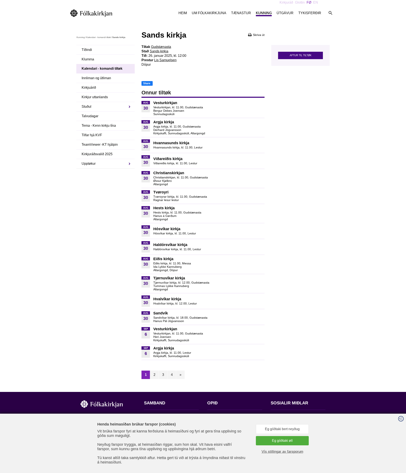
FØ (309, 2)
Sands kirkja (159, 51)
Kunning (264, 13)
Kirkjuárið (89, 87)
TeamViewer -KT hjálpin (100, 144)
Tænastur (241, 13)
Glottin (300, 2)
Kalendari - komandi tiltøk (98, 37)
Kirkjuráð (286, 2)
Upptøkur (89, 163)
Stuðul (86, 106)
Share (146, 83)
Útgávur (285, 13)
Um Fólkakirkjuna (209, 13)
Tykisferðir (309, 13)
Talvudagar (90, 116)
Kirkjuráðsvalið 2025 (97, 154)
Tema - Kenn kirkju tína (99, 125)
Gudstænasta (161, 47)
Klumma (88, 59)
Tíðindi (87, 50)
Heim (182, 13)
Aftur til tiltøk (300, 55)
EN (315, 2)
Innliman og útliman (96, 78)
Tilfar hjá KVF (92, 135)
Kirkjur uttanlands (95, 97)
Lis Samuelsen (165, 60)
